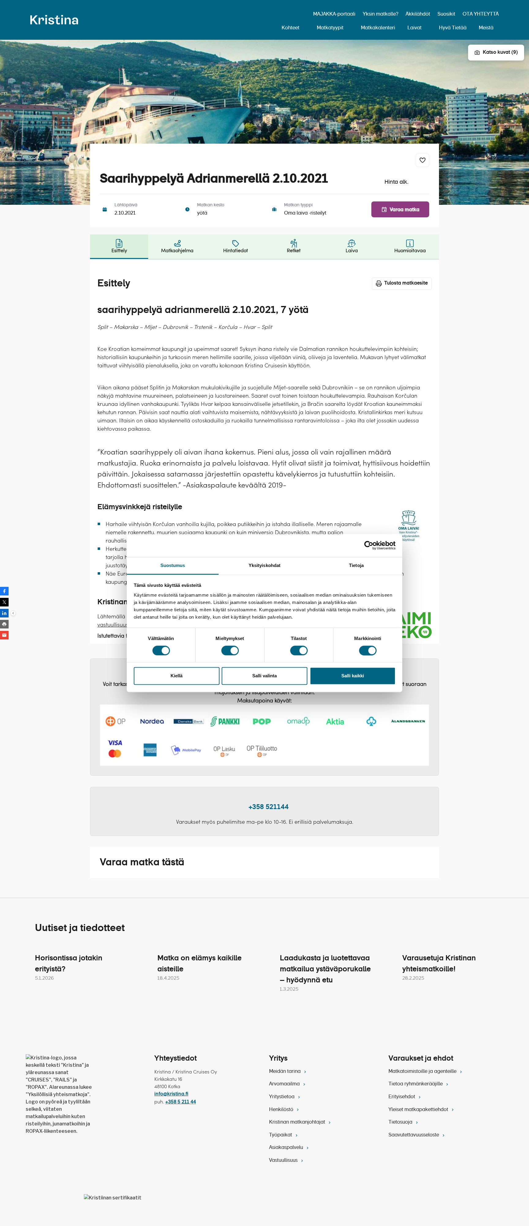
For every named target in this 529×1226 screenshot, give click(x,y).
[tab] (119, 246)
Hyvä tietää (453, 28)
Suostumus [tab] (172, 565)
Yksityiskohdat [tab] (264, 565)
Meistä (486, 28)
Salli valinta (264, 676)
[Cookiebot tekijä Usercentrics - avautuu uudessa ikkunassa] (369, 545)
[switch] (230, 650)
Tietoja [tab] (356, 565)
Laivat (414, 28)
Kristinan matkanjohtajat (297, 1122)
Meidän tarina (285, 1071)
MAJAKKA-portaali (334, 14)
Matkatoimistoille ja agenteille (423, 1071)
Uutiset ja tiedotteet (80, 928)
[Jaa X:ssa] (4, 602)
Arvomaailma (285, 1084)
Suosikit (446, 14)
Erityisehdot (402, 1097)
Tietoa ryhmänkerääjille (416, 1084)
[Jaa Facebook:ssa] (4, 591)
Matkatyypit (330, 28)
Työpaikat (281, 1135)
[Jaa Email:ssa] (4, 635)
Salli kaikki (352, 676)
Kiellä (176, 676)
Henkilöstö (282, 1109)
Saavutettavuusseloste (414, 1135)
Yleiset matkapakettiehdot (418, 1109)
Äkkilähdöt (418, 14)
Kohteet (290, 28)
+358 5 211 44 (180, 1102)
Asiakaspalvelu (286, 1147)
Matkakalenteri (378, 28)
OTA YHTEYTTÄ (481, 14)
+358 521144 (269, 807)
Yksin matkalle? (380, 14)
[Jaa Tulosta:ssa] (4, 624)
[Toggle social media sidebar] (13, 613)
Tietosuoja (401, 1122)
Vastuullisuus (284, 1160)
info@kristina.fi (171, 1094)
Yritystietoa (282, 1097)
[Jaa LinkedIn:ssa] (4, 613)
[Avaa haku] (302, 14)
